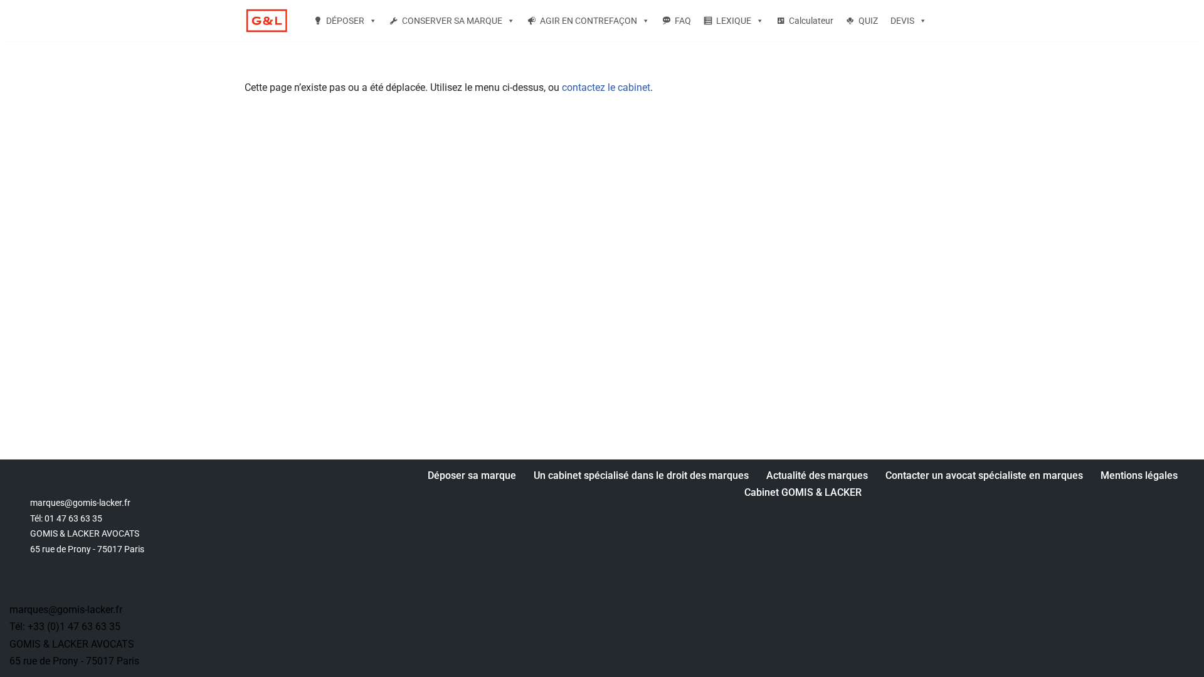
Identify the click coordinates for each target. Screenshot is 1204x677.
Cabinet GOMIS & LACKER (803, 492)
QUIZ (868, 21)
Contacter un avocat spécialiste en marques (984, 475)
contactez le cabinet (606, 87)
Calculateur (811, 21)
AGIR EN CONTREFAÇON (588, 21)
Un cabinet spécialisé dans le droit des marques (641, 475)
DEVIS (902, 21)
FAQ (683, 21)
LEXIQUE (733, 21)
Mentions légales (1139, 475)
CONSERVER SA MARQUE (452, 21)
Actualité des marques (817, 475)
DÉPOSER (345, 21)
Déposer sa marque (472, 475)
